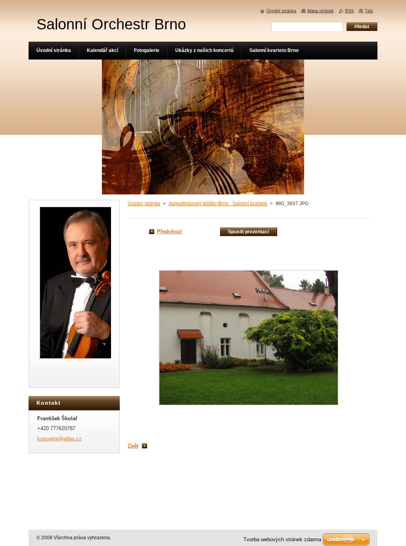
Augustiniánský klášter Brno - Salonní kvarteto (218, 203)
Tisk (369, 10)
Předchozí (169, 232)
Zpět (133, 446)
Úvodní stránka (144, 203)
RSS (349, 10)
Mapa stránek (320, 10)
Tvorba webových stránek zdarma (282, 539)
